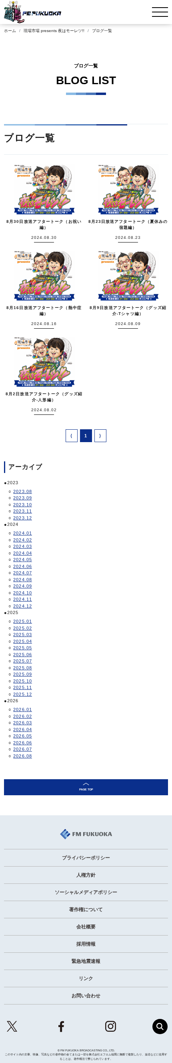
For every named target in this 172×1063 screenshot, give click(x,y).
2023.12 (22, 517)
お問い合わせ (86, 995)
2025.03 (22, 634)
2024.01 (22, 533)
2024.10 (22, 592)
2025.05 (22, 647)
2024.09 (22, 586)
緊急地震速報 (86, 961)
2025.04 (22, 641)
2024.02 (22, 540)
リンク (86, 978)
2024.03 (22, 546)
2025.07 (22, 661)
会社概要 (86, 927)
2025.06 (22, 654)
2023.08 (22, 491)
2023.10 (22, 504)
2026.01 (22, 709)
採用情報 (86, 944)
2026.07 (22, 749)
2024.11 (22, 599)
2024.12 (22, 606)
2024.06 (22, 566)
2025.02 (22, 628)
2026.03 (22, 722)
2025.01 (22, 621)
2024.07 (22, 572)
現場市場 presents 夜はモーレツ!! (54, 30)
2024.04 (22, 553)
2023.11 (22, 511)
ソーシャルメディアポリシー (86, 892)
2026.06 (22, 742)
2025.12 (22, 694)
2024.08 (22, 579)
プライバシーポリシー (86, 858)
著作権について (86, 909)
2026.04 (22, 729)
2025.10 (22, 681)
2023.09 (22, 497)
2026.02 (22, 716)
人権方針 (86, 875)
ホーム (10, 30)
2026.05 (22, 736)
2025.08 (22, 667)
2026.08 (22, 756)
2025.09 (22, 674)
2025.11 (22, 687)
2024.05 (22, 559)
